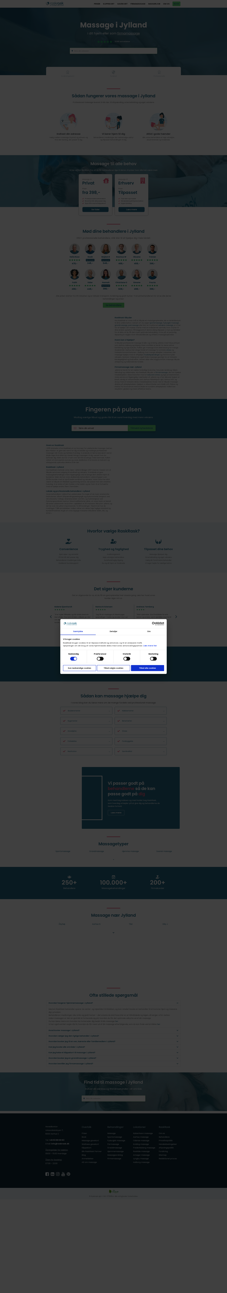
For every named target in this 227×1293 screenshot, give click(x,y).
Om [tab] (149, 631)
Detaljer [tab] (113, 631)
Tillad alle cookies (147, 668)
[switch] (100, 658)
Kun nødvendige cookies (79, 668)
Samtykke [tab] (78, 631)
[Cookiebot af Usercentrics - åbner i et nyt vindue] (153, 623)
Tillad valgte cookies (113, 668)
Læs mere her (150, 645)
